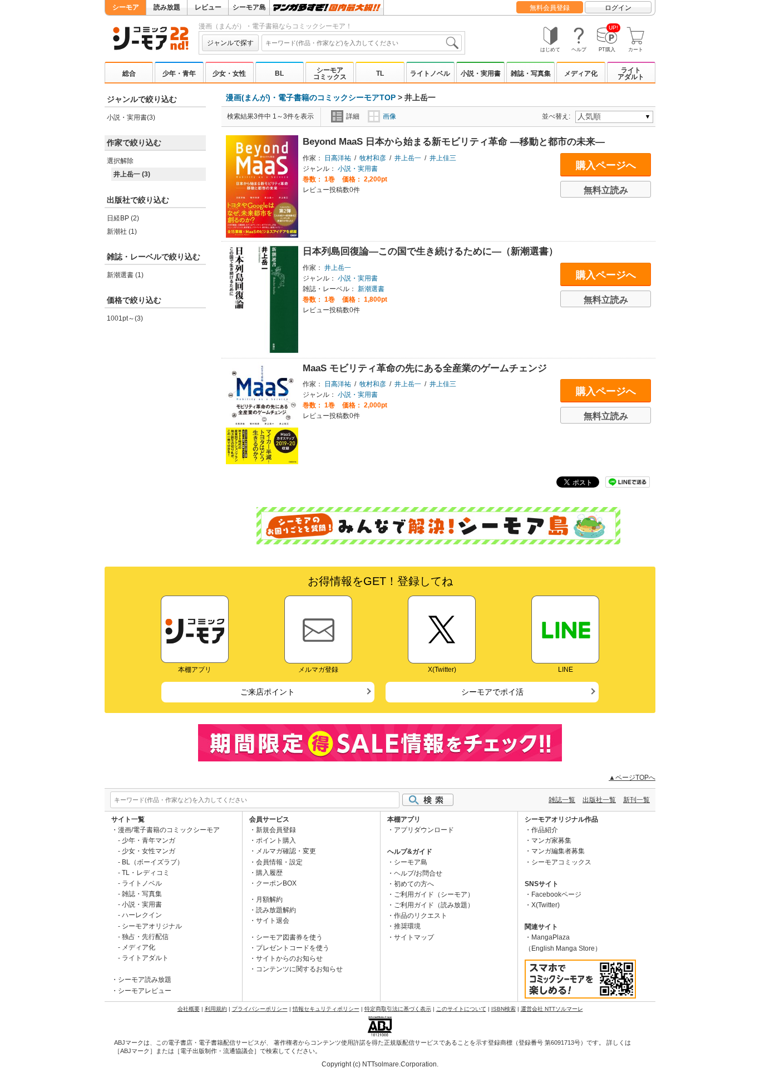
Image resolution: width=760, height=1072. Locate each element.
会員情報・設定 (279, 862)
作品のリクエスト (420, 915)
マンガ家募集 (551, 840)
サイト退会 (272, 921)
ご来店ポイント (267, 691)
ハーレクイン (142, 915)
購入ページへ (606, 165)
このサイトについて (461, 1009)
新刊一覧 (636, 800)
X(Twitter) (545, 905)
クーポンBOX (276, 883)
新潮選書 (371, 289)
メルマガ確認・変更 (286, 851)
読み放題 (167, 7)
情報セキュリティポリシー (326, 1009)
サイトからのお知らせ (289, 958)
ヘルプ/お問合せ (418, 873)
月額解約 (269, 899)
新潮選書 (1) (125, 275)
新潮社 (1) (122, 231)
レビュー (208, 7)
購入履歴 (269, 873)
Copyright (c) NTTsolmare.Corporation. (380, 1064)
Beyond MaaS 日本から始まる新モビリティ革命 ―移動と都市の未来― (454, 141)
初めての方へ (414, 884)
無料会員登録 (550, 8)
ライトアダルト (631, 73)
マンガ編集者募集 (558, 851)
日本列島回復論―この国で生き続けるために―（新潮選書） (430, 251)
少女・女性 (229, 73)
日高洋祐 (337, 158)
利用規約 (216, 1009)
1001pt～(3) (125, 318)
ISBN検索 (503, 1009)
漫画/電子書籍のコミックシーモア (169, 830)
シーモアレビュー (144, 991)
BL (279, 73)
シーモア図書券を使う (289, 937)
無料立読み (606, 190)
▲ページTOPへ (632, 777)
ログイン (618, 8)
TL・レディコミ (146, 873)
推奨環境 (407, 926)
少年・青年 (179, 73)
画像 (389, 116)
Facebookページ (556, 894)
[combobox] (361, 43)
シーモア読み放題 (144, 980)
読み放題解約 (276, 910)
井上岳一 (407, 158)
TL (380, 73)
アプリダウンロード (424, 830)
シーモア (125, 7)
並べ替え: (558, 116)
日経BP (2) (123, 218)
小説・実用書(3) (131, 117)
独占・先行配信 (145, 937)
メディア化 (581, 73)
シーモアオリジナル (152, 926)
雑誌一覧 (562, 800)
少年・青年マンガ (148, 840)
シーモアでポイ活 (492, 691)
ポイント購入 (276, 840)
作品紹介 (544, 830)
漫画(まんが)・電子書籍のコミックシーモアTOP (311, 97)
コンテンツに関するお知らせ (299, 969)
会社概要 (188, 1009)
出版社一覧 (599, 800)
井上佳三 (443, 158)
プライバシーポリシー (260, 1009)
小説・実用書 (481, 73)
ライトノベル (430, 73)
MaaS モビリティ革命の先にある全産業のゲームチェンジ (425, 368)
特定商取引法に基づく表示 (397, 1009)
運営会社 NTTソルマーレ (552, 1009)
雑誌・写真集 (531, 73)
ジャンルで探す (230, 43)
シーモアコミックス (330, 73)
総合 (129, 73)
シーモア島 (249, 7)
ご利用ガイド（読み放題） (434, 905)
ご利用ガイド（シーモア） (434, 894)
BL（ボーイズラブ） (153, 862)
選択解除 (120, 161)
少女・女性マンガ (148, 851)
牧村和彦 (372, 158)
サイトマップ (414, 937)
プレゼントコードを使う (292, 948)
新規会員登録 (276, 830)
